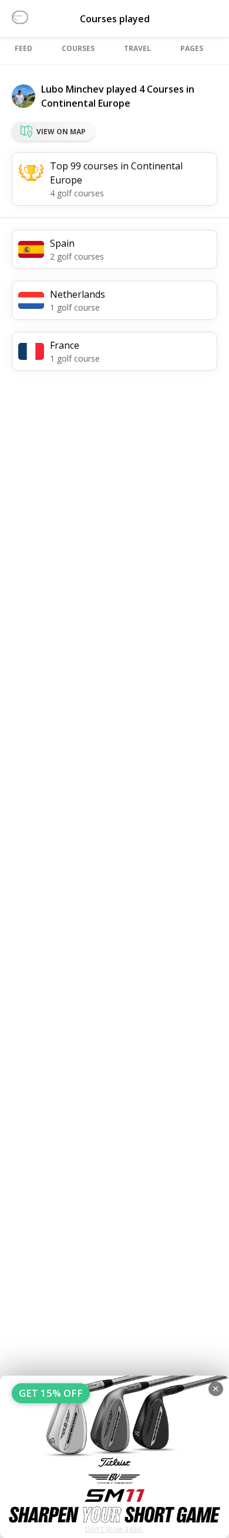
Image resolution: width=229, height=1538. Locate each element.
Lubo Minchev (72, 89)
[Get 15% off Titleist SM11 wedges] (114, 1457)
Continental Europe (85, 103)
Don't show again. (114, 1529)
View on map (61, 132)
